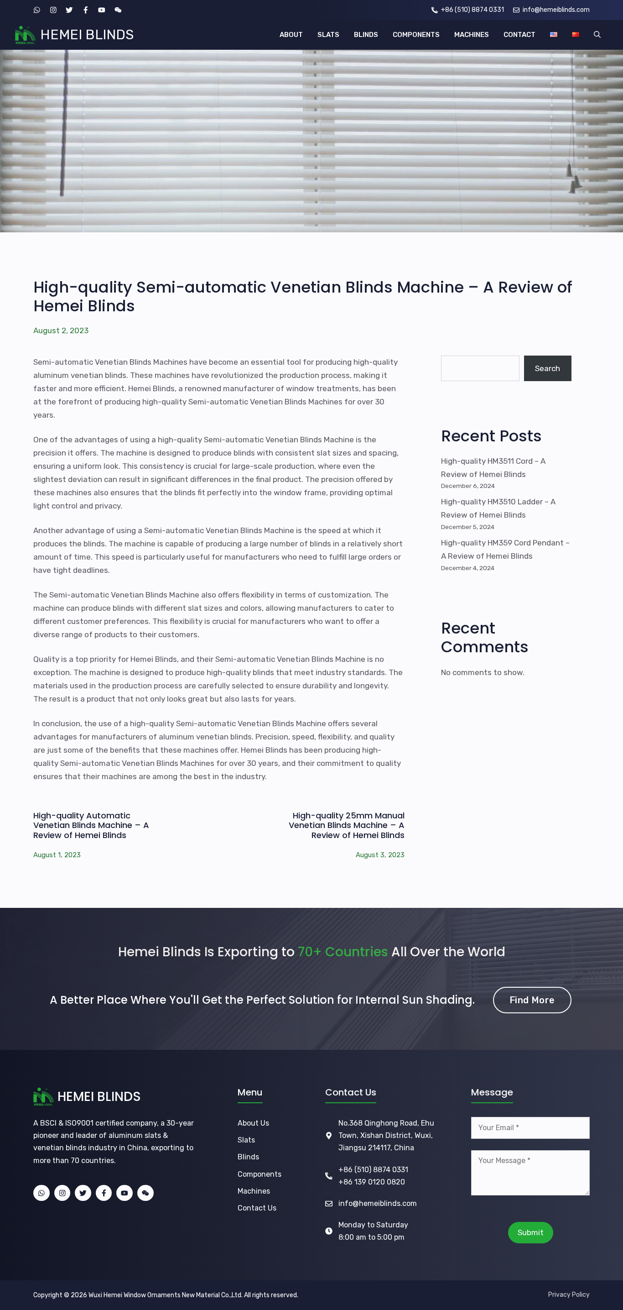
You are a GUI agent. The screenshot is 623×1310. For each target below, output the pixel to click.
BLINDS (366, 35)
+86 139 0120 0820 (371, 1182)
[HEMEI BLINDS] (25, 35)
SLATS (328, 35)
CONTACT (519, 35)
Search (547, 368)
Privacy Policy (569, 1295)
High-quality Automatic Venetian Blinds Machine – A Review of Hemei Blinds (91, 825)
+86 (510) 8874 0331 (373, 1169)
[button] (597, 35)
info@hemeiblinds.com (377, 1203)
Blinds (248, 1157)
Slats (246, 1140)
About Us (253, 1123)
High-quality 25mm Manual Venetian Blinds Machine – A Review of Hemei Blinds (347, 825)
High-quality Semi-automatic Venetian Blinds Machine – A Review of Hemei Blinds (302, 296)
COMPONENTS (416, 35)
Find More (532, 1000)
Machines (254, 1191)
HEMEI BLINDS (87, 34)
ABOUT (291, 35)
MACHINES (471, 35)
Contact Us (257, 1208)
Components (259, 1174)
